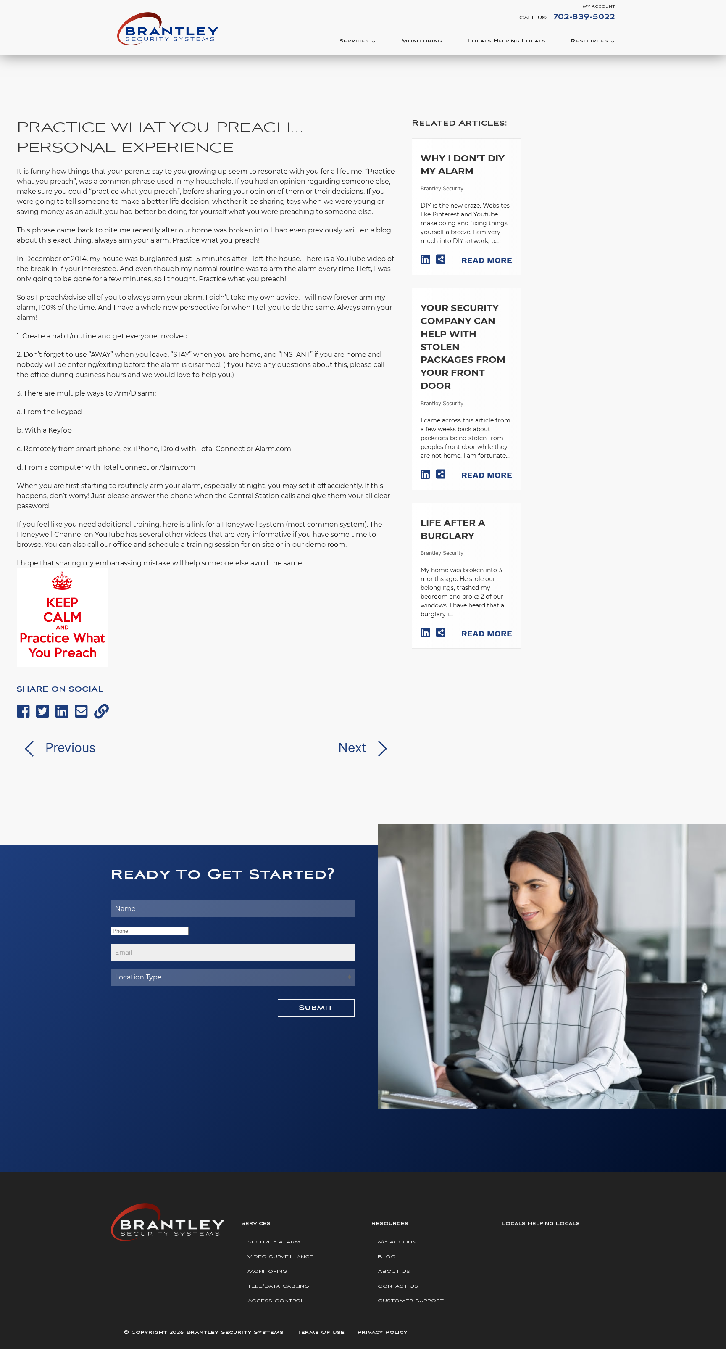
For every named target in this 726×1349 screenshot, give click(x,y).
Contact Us (398, 1286)
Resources (589, 41)
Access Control (275, 1301)
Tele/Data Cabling (278, 1286)
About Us (394, 1271)
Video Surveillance (280, 1257)
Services (354, 41)
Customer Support (411, 1301)
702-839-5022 (584, 17)
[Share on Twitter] (42, 711)
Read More (486, 260)
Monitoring (421, 41)
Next (354, 747)
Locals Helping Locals (507, 41)
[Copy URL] (101, 711)
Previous (69, 747)
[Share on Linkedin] (61, 711)
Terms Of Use (321, 1332)
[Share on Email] (81, 711)
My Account (599, 6)
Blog (387, 1257)
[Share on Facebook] (23, 711)
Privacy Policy (383, 1332)
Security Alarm (273, 1242)
